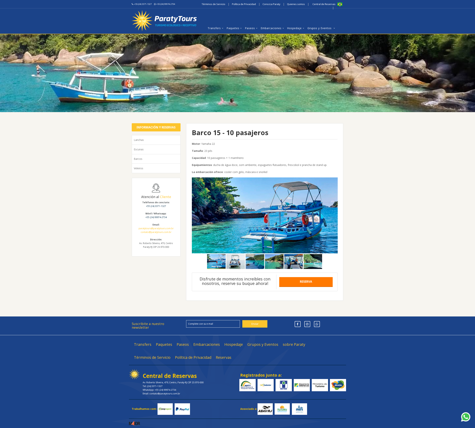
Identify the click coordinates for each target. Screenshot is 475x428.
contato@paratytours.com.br (156, 232)
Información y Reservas (156, 127)
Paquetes (233, 28)
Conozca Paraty (271, 4)
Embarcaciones (271, 28)
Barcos (138, 159)
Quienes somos (296, 4)
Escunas (139, 149)
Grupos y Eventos (319, 28)
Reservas (223, 357)
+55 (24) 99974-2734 (165, 4)
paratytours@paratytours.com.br (156, 228)
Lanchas (139, 140)
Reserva (306, 282)
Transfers (214, 28)
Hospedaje (294, 28)
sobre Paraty (294, 344)
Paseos (250, 28)
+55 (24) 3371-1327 (143, 4)
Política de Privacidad (244, 4)
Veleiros (138, 168)
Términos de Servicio (213, 4)
